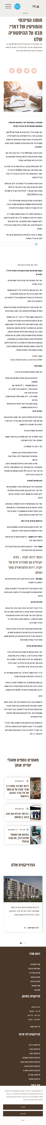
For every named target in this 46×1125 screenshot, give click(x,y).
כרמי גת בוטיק (36, 1007)
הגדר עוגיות (23, 1114)
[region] (23, 1105)
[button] (34, 70)
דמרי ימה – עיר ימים (34, 1015)
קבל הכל (23, 1107)
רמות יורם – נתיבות (34, 1019)
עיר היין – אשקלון (34, 1011)
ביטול (23, 1120)
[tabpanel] (23, 904)
